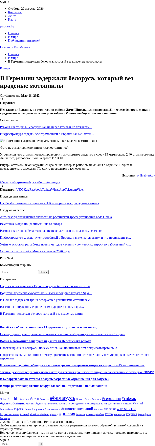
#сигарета (90, 414)
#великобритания (93, 399)
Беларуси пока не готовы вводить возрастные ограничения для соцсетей (55, 379)
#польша (126, 408)
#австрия (24, 399)
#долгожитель (51, 403)
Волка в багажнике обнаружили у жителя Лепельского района (45, 341)
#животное (66, 403)
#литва (27, 409)
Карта (12, 19)
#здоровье (79, 404)
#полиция (53, 182)
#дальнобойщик (12, 403)
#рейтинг (44, 414)
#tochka (13, 399)
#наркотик (38, 408)
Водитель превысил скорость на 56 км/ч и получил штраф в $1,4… (46, 293)
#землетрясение (94, 403)
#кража (33, 182)
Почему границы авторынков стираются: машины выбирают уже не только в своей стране (62, 334)
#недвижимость (52, 409)
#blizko (3, 399)
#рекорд (54, 414)
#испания (117, 403)
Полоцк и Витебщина (15, 47)
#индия (108, 403)
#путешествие (9, 414)
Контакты (15, 12)
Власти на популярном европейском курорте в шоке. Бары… (42, 306)
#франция (5, 418)
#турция (131, 414)
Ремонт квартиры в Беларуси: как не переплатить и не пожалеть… (46, 127)
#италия (127, 403)
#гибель (129, 398)
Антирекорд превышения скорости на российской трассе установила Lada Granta (56, 217)
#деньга (30, 403)
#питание (98, 409)
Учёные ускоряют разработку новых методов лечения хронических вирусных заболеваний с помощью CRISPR (77, 372)
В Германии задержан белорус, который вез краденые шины (41, 313)
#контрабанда (6, 409)
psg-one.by (7, 26)
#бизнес (80, 399)
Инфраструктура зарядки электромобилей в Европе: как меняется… (47, 134)
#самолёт (80, 414)
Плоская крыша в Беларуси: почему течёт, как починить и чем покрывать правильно (58, 348)
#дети (39, 403)
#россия (67, 413)
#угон (141, 414)
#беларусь (7, 182)
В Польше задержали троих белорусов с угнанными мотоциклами (45, 300)
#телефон (119, 414)
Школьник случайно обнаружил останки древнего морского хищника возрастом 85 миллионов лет (72, 365)
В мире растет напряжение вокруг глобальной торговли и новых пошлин (53, 386)
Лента (12, 16)
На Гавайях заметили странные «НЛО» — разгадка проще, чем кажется (49, 203)
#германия (21, 182)
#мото (42, 182)
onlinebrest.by (146, 175)
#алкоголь (44, 399)
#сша (109, 414)
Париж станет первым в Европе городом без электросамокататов (45, 286)
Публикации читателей (24, 40)
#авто (34, 399)
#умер (148, 414)
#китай (138, 403)
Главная (13, 33)
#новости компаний (77, 408)
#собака (100, 414)
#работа (35, 414)
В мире (13, 37)
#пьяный (24, 414)
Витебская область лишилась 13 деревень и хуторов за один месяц (48, 327)
